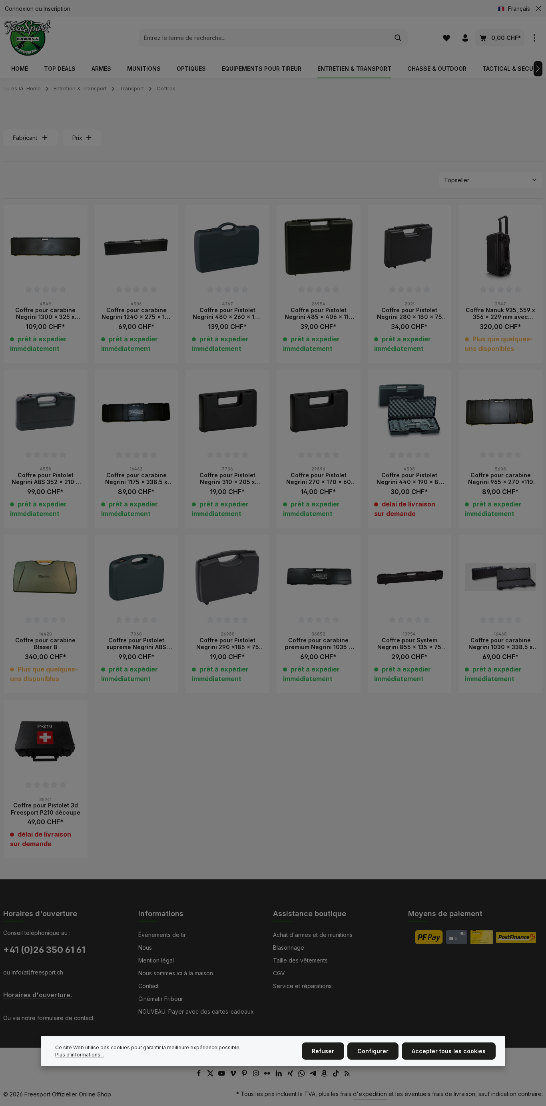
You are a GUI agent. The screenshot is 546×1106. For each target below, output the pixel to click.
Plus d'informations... (79, 1055)
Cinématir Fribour (160, 998)
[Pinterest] (245, 1074)
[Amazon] (325, 1074)
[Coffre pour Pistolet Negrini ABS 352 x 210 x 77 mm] (45, 412)
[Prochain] (538, 69)
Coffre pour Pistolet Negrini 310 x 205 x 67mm (227, 479)
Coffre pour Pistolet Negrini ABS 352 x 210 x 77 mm (45, 479)
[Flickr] (268, 1074)
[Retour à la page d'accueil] (27, 38)
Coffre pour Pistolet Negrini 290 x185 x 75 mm (227, 644)
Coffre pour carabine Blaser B (45, 644)
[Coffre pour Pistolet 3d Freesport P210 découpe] (45, 742)
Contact (148, 985)
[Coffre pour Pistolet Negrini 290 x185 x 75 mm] (227, 577)
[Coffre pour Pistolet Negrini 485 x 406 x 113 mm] (318, 247)
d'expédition (370, 1093)
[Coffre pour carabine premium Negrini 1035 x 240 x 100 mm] (318, 577)
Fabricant (25, 137)
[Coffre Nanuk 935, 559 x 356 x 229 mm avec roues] (500, 247)
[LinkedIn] (279, 1074)
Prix (77, 137)
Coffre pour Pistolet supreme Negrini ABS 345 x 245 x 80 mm (136, 644)
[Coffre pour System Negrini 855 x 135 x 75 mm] (409, 577)
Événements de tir (162, 934)
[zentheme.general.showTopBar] (534, 37)
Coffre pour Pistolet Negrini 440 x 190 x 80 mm (409, 479)
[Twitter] (211, 1074)
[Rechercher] (398, 38)
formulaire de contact (65, 1017)
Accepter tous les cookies (449, 1051)
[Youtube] (222, 1074)
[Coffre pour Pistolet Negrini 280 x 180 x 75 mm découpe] (409, 247)
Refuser (323, 1051)
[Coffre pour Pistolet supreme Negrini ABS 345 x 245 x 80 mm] (136, 577)
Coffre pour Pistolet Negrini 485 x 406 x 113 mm (318, 314)
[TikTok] (337, 1074)
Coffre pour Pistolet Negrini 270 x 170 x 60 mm (318, 479)
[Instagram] (257, 1074)
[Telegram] (314, 1074)
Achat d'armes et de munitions (313, 934)
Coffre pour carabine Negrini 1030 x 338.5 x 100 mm (500, 644)
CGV (279, 973)
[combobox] (264, 38)
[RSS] (347, 1074)
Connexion (19, 8)
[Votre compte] (465, 37)
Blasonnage (288, 947)
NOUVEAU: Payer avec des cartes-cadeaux (196, 1011)
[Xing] (291, 1074)
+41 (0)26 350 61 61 (44, 950)
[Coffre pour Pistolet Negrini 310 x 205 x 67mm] (227, 412)
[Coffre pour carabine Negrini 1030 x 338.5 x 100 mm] (500, 577)
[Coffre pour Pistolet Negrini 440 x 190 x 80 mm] (409, 412)
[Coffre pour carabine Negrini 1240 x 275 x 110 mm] (136, 247)
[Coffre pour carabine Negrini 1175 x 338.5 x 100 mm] (136, 412)
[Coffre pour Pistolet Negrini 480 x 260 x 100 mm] (227, 247)
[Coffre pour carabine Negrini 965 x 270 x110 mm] (500, 412)
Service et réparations (302, 985)
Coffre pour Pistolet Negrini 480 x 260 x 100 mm (227, 314)
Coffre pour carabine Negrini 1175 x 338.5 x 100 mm (136, 479)
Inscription (57, 8)
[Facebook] (199, 1074)
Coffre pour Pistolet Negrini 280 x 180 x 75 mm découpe (409, 314)
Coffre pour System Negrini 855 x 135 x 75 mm (409, 644)
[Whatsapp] (302, 1074)
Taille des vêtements (300, 960)
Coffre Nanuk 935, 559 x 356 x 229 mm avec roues (500, 314)
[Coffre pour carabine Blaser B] (45, 577)
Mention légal (156, 960)
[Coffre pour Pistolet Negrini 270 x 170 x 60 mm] (318, 412)
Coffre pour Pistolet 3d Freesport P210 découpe (45, 809)
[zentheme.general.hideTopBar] (538, 8)
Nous (145, 947)
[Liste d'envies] (446, 37)
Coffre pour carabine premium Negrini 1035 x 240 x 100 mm (318, 644)
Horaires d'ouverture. (37, 995)
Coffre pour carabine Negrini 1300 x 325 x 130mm (45, 314)
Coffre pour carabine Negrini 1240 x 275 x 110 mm (136, 314)
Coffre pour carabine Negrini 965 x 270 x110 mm (500, 479)
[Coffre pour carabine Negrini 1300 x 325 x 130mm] (45, 247)
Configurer (373, 1051)
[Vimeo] (234, 1074)
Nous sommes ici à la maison (175, 973)
